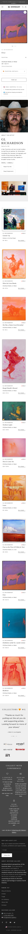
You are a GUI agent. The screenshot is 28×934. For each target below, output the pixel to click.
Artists (4, 893)
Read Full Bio (8, 166)
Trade (3, 896)
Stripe (15, 817)
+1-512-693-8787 (9, 915)
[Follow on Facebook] (2, 922)
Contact (4, 905)
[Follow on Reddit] (14, 922)
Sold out (14, 79)
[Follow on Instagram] (6, 922)
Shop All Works (6, 891)
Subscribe (7, 855)
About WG (5, 902)
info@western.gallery (10, 917)
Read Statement (8, 171)
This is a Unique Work (7, 66)
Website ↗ (3, 162)
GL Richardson (7, 49)
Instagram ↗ (10, 162)
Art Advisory (5, 899)
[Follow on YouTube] (10, 922)
